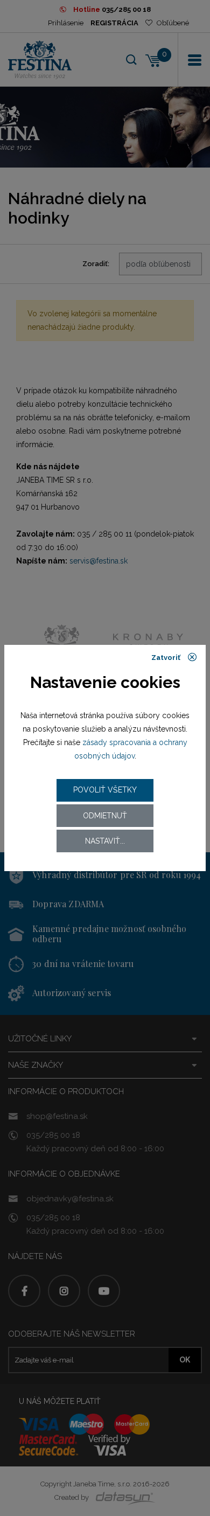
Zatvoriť (166, 657)
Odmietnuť (105, 815)
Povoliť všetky (105, 789)
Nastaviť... (105, 841)
